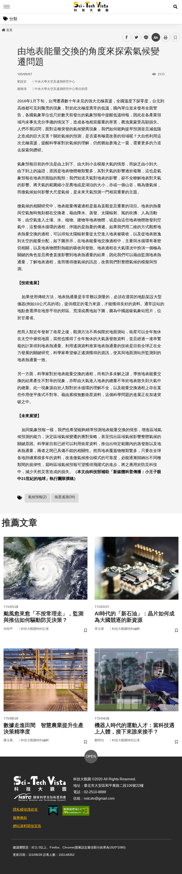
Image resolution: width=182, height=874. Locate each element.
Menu (6, 6)
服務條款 (20, 818)
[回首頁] (91, 6)
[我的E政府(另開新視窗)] (53, 811)
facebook (126, 37)
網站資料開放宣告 (27, 826)
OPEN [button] (91, 756)
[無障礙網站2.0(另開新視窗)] (75, 811)
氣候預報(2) (37, 497)
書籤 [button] (175, 37)
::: (3, 29)
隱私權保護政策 (25, 809)
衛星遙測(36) (65, 497)
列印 (165, 37)
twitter (136, 37)
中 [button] (156, 37)
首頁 (9, 30)
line (145, 37)
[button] (175, 6)
